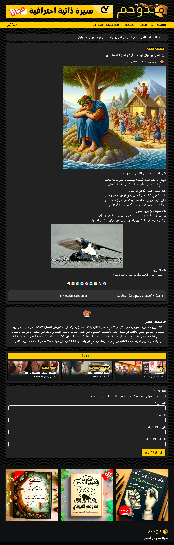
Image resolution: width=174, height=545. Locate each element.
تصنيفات (130, 24)
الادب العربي (130, 61)
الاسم (161, 415)
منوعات (122, 61)
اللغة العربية (160, 48)
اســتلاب (159, 372)
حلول (91, 367)
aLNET (104, 376)
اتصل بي (97, 24)
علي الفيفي (146, 24)
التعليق (160, 403)
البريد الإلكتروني (155, 427)
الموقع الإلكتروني (155, 439)
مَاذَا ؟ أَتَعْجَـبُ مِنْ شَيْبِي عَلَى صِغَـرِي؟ (139, 295)
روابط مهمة (113, 24)
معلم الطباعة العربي (97, 372)
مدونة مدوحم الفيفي (155, 538)
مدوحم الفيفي (151, 62)
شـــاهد (53, 367)
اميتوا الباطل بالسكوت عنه (40, 372)
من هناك (150, 48)
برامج (97, 367)
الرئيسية (162, 24)
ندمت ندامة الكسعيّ (74, 295)
